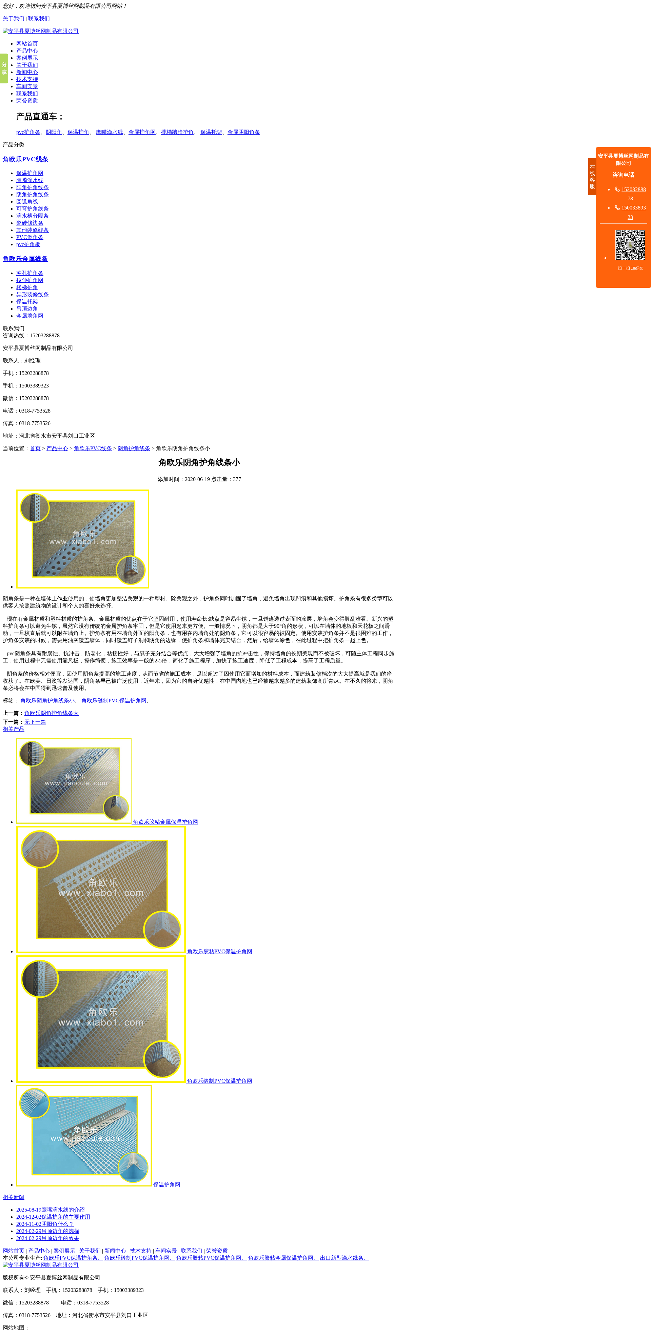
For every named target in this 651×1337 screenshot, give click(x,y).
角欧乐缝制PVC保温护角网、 (139, 1258)
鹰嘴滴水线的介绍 (50, 1210)
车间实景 (27, 86)
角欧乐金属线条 (25, 258)
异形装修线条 (32, 294)
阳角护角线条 (32, 187)
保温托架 (211, 132)
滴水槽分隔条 (32, 216)
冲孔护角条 (29, 273)
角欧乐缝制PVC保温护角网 (113, 700)
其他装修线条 (32, 230)
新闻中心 (27, 72)
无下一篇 (35, 722)
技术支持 (27, 79)
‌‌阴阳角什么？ (45, 1224)
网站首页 (27, 43)
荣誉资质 (27, 100)
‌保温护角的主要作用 (53, 1217)
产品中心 (27, 51)
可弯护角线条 (32, 209)
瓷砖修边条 (29, 223)
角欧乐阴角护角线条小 (47, 700)
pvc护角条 (28, 132)
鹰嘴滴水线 (109, 132)
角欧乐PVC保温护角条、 (73, 1258)
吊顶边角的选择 (47, 1231)
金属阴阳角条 (244, 132)
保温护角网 (29, 173)
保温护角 (78, 132)
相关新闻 (13, 1197)
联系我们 (39, 18)
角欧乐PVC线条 (25, 159)
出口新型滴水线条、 (344, 1258)
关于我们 (13, 18)
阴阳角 (54, 132)
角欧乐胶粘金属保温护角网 (165, 822)
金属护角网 (142, 132)
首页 (35, 448)
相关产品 (13, 729)
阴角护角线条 (32, 194)
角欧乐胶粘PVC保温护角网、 (211, 1258)
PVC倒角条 (29, 237)
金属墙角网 (29, 316)
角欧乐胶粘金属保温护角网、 (283, 1258)
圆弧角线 (27, 201)
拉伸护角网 (29, 280)
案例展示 (27, 58)
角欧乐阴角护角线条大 (51, 713)
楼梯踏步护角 (177, 132)
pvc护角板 (28, 244)
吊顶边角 (27, 309)
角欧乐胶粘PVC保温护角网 (219, 951)
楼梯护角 (27, 287)
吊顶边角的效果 (47, 1238)
